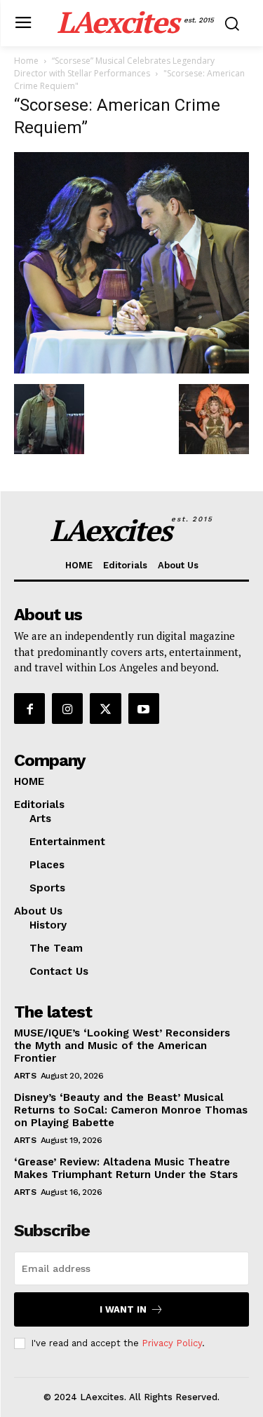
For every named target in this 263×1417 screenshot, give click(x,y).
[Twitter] (105, 708)
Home (26, 61)
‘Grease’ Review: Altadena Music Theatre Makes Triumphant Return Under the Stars (126, 1168)
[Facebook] (29, 708)
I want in (123, 1309)
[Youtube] (143, 708)
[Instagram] (67, 708)
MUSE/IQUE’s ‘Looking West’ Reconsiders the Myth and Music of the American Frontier (122, 1046)
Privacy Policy (172, 1343)
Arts (25, 1076)
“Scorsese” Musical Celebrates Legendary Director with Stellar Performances (114, 67)
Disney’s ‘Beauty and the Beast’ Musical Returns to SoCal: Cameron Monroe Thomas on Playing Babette (131, 1110)
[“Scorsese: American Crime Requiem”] (131, 370)
